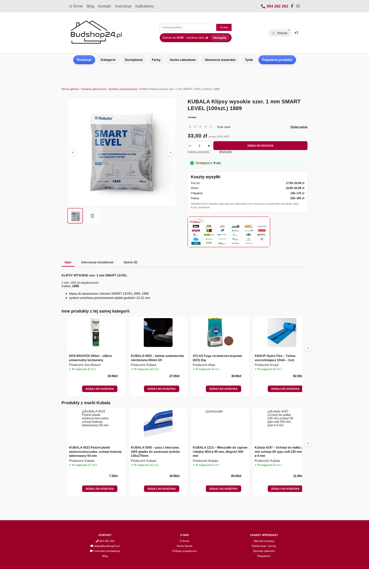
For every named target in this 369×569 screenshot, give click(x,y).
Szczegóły (219, 37)
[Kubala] (248, 117)
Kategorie (108, 60)
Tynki (249, 60)
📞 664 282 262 (274, 6)
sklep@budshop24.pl (106, 545)
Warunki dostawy (264, 540)
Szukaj (224, 27)
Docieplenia (134, 60)
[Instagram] (298, 6)
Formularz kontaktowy (106, 550)
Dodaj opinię (299, 127)
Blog (90, 6)
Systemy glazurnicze (93, 88)
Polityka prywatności (184, 550)
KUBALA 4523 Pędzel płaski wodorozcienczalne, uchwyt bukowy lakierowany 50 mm (95, 451)
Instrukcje (123, 6)
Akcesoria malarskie (220, 60)
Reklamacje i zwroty (264, 545)
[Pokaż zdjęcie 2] (92, 215)
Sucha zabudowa (182, 60)
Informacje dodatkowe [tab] (97, 262)
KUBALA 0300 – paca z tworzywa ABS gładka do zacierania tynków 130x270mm (155, 451)
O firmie (76, 6)
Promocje (84, 60)
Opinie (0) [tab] (130, 262)
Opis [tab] (68, 262)
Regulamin (263, 555)
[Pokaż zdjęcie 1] (75, 215)
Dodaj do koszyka (260, 145)
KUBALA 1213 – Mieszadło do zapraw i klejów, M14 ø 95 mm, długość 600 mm (220, 451)
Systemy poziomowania (123, 88)
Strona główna (70, 88)
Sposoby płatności (264, 550)
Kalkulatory (144, 6)
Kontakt (104, 6)
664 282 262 (106, 540)
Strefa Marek (184, 545)
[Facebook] (292, 6)
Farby (156, 60)
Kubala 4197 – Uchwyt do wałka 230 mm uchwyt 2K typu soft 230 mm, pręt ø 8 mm (282, 451)
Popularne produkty (277, 60)
